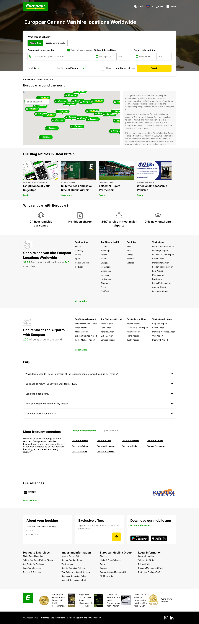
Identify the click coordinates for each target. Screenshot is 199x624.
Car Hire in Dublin (155, 440)
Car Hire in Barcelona (131, 440)
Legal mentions (58, 618)
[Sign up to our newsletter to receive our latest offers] (116, 537)
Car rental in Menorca (106, 446)
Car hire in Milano (80, 440)
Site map (45, 618)
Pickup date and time (105, 50)
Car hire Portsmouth (156, 446)
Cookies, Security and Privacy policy (84, 618)
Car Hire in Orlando (106, 452)
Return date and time (145, 50)
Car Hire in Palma (80, 446)
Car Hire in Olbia (129, 446)
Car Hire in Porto (79, 452)
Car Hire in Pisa (104, 440)
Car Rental (28, 79)
